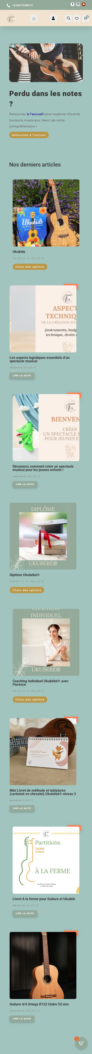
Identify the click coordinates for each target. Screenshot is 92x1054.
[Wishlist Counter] (77, 18)
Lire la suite (22, 375)
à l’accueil (35, 114)
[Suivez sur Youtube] (84, 4)
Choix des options (30, 266)
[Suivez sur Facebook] (72, 4)
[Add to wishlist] (78, 181)
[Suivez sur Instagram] (78, 4)
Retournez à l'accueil (29, 135)
